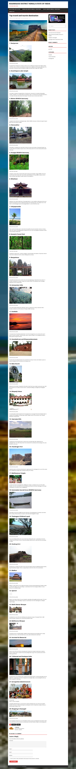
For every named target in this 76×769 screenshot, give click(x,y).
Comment (11, 740)
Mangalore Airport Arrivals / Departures (31, 9)
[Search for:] (57, 26)
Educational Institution (14, 9)
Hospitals (50, 54)
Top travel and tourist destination (55, 32)
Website (10, 755)
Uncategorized (51, 58)
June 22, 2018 (13, 18)
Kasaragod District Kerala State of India (56, 39)
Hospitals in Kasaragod (53, 37)
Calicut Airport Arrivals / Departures (51, 9)
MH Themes (24, 766)
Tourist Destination (25, 18)
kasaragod (18, 18)
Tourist (13, 724)
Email (10, 752)
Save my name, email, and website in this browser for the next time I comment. (24, 758)
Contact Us (11, 11)
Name (10, 748)
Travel (18, 724)
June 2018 (50, 49)
